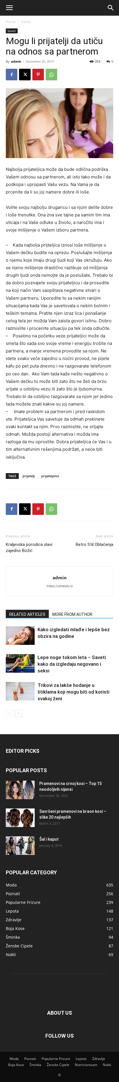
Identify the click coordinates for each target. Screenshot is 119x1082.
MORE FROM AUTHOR (72, 614)
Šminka (35, 1064)
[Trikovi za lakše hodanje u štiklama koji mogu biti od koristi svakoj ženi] (20, 691)
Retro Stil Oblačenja (94, 544)
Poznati (30, 1058)
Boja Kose (16, 1064)
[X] (25, 74)
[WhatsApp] (51, 74)
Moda (14, 1058)
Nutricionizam (86, 1064)
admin (16, 61)
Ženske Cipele (58, 1064)
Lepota (81, 1058)
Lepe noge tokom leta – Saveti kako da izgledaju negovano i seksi (72, 664)
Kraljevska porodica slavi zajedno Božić (29, 547)
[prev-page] (9, 713)
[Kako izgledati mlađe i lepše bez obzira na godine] (20, 635)
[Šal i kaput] (20, 845)
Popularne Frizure (56, 1058)
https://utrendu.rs (60, 586)
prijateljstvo (50, 476)
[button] (9, 8)
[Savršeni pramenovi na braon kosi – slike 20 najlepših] (20, 817)
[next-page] (18, 713)
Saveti (26, 21)
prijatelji (29, 476)
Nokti (107, 1064)
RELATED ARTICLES (27, 614)
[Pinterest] (38, 74)
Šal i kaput (49, 839)
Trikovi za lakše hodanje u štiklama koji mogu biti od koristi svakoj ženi (73, 691)
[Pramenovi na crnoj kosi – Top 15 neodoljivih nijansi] (20, 790)
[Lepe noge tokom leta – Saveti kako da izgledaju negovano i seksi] (20, 663)
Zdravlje (98, 1058)
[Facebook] (11, 74)
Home (11, 21)
